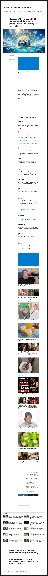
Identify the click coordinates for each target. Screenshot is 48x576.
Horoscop (42, 11)
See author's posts (30, 491)
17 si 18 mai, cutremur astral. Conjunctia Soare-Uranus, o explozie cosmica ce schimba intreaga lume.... (37, 523)
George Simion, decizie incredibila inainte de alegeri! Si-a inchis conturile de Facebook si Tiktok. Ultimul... (37, 535)
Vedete (10, 11)
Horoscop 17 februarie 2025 (23, 71)
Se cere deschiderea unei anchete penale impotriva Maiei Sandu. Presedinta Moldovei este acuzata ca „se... (15, 541)
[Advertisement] (28, 63)
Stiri (4, 11)
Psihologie (15, 11)
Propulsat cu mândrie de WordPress (21, 571)
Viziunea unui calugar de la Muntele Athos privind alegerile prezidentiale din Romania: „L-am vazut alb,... (37, 541)
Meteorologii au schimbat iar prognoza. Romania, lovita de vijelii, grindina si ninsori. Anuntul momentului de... (36, 529)
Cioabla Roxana (32, 472)
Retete (29, 11)
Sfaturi (38, 11)
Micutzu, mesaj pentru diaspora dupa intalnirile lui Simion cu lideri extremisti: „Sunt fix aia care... (15, 523)
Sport (7, 11)
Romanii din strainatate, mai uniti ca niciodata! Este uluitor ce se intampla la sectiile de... (15, 529)
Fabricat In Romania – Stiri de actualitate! (17, 7)
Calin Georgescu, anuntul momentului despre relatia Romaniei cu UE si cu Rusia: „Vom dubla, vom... (37, 517)
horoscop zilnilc (11, 59)
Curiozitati (20, 11)
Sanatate (33, 11)
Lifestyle (25, 11)
